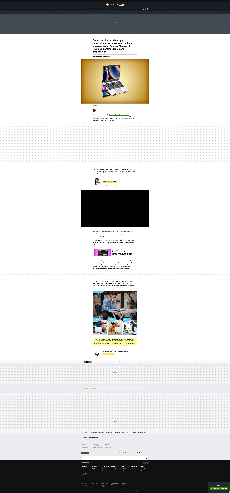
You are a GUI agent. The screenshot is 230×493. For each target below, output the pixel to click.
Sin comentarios (98, 56)
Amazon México (109, 8)
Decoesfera (133, 470)
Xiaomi (132, 32)
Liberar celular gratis (142, 432)
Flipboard (107, 56)
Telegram (148, 9)
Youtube (126, 452)
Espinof (102, 470)
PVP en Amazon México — (109, 181)
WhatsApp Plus (125, 432)
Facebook (103, 56)
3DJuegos (93, 468)
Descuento (111, 361)
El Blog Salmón (143, 468)
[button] (100, 110)
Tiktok (143, 9)
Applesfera (84, 471)
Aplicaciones (107, 444)
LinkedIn (138, 452)
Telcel (106, 449)
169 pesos (123, 173)
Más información (124, 491)
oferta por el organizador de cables (119, 115)
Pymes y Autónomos (143, 471)
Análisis (94, 440)
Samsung (127, 32)
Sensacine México (104, 483)
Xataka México (84, 483)
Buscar (146, 458)
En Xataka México (115, 250)
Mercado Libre (100, 8)
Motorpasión (123, 468)
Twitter (105, 56)
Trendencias (133, 468)
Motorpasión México (123, 484)
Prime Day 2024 (85, 447)
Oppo (136, 32)
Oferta (107, 32)
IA (117, 32)
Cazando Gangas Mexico (108, 441)
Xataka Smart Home (84, 474)
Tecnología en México (97, 447)
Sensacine (103, 468)
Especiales (84, 444)
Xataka (83, 468)
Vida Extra (93, 470)
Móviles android (108, 447)
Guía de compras (91, 8)
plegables (122, 32)
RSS (133, 452)
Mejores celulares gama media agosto (97, 432)
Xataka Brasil (84, 485)
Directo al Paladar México (114, 484)
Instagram (145, 9)
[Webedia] (146, 1)
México (83, 449)
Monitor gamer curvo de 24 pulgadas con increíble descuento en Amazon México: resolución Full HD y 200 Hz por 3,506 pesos (122, 253)
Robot (139, 32)
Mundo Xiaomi (84, 476)
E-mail (109, 56)
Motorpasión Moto (124, 470)
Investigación (84, 440)
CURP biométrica (133, 432)
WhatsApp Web (113, 32)
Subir (145, 462)
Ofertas (83, 8)
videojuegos (95, 449)
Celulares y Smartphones (96, 445)
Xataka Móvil (84, 470)
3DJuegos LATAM (95, 483)
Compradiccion (134, 471)
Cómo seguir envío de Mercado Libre (113, 432)
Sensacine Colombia (103, 486)
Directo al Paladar (114, 468)
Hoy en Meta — (108, 354)
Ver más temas (85, 452)
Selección (115, 4)
